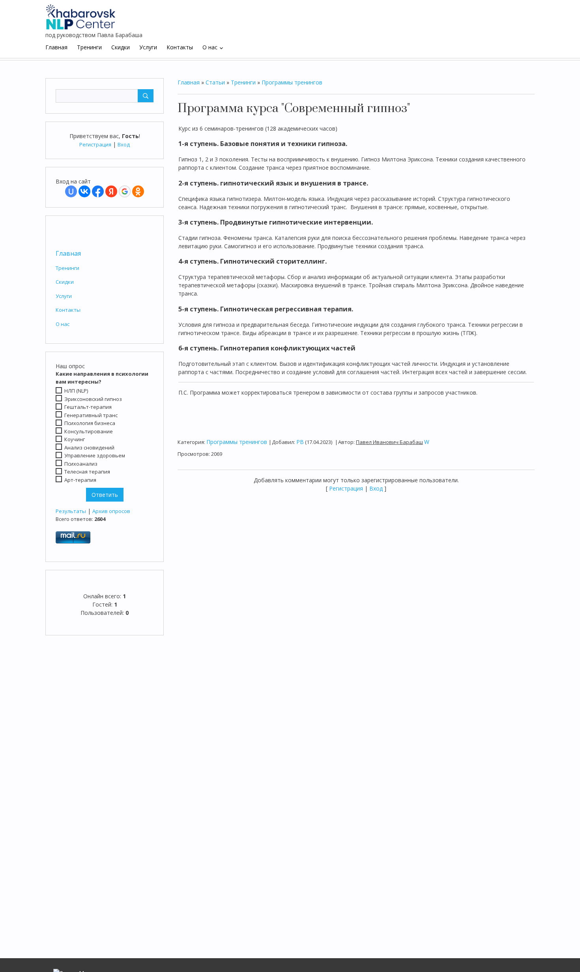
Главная (68, 253)
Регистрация (95, 144)
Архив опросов (111, 511)
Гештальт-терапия (88, 406)
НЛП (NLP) (76, 390)
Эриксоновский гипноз (93, 399)
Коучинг (74, 439)
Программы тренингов (292, 82)
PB (300, 442)
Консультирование (88, 431)
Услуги (64, 296)
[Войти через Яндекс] (111, 191)
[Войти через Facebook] (98, 191)
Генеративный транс (91, 415)
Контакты (68, 309)
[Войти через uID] (71, 191)
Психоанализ (80, 463)
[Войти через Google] (125, 191)
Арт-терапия (80, 479)
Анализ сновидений (89, 447)
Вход (124, 144)
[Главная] (80, 13)
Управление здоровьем (94, 455)
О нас (62, 324)
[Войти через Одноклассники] (138, 191)
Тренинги (67, 268)
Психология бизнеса (89, 423)
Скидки (65, 281)
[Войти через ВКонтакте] (84, 191)
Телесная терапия (87, 471)
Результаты (71, 511)
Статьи (215, 82)
